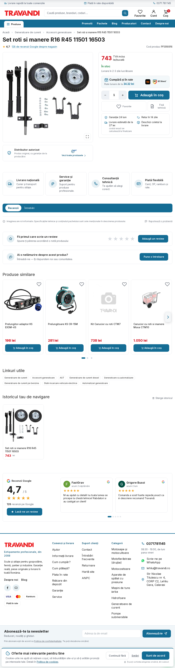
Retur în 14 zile (150, 117)
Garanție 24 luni (117, 117)
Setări (135, 655)
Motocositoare (120, 569)
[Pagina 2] (87, 358)
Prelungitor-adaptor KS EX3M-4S (18, 326)
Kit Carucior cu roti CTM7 (106, 324)
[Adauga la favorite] (39, 284)
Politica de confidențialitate (48, 641)
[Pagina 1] (83, 358)
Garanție (57, 590)
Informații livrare (62, 556)
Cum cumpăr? (61, 562)
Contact (146, 23)
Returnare (88, 565)
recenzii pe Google (20, 504)
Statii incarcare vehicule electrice (60, 383)
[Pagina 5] (120, 516)
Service (57, 596)
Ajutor (56, 549)
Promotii (87, 23)
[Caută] (125, 13)
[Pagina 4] (118, 516)
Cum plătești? (61, 568)
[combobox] (86, 13)
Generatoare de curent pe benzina (21, 383)
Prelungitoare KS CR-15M (63, 324)
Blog (114, 23)
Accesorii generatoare (59, 32)
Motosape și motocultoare (120, 551)
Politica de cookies (47, 661)
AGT (62, 377)
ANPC (86, 578)
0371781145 (155, 543)
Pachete (102, 23)
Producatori (129, 23)
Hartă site (88, 571)
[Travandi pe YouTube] (16, 587)
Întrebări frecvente (88, 557)
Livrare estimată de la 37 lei (121, 124)
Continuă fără (117, 655)
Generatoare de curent (28, 32)
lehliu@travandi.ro (158, 568)
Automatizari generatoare (95, 383)
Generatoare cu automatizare (118, 377)
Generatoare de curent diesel (84, 377)
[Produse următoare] (168, 317)
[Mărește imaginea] (87, 136)
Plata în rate (60, 574)
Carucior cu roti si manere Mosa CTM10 (148, 326)
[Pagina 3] (92, 358)
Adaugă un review (153, 238)
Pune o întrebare (154, 256)
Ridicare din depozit (59, 582)
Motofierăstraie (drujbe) (121, 560)
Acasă (6, 32)
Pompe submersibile (119, 615)
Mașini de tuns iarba (120, 589)
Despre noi (162, 23)
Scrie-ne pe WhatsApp (154, 560)
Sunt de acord (155, 655)
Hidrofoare (118, 598)
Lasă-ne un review (26, 511)
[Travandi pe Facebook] (7, 587)
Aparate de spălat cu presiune (118, 578)
